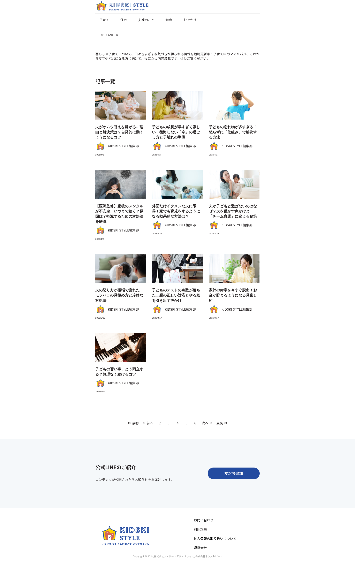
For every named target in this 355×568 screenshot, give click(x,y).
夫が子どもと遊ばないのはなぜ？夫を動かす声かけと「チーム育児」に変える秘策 (233, 211)
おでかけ (190, 19)
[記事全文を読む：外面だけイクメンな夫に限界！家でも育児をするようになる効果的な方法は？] (177, 184)
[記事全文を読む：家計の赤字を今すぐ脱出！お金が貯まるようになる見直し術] (234, 268)
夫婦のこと (146, 19)
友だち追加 (233, 473)
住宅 (123, 19)
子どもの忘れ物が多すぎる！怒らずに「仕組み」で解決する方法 (233, 132)
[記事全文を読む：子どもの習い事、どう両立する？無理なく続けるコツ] (120, 347)
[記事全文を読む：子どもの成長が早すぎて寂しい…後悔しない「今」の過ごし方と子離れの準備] (177, 105)
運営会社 (200, 547)
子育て (104, 19)
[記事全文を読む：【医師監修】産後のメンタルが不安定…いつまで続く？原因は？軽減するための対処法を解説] (120, 184)
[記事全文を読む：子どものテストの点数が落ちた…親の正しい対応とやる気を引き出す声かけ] (177, 268)
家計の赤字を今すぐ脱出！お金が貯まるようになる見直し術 (233, 295)
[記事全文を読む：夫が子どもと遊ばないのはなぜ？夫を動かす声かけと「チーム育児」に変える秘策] (234, 184)
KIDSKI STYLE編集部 (123, 146)
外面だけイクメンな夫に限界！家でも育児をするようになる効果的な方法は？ (176, 211)
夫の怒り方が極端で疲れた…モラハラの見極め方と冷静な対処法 (119, 295)
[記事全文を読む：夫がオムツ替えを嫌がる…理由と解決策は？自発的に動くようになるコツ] (120, 105)
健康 (169, 19)
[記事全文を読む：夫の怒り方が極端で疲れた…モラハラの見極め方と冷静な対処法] (120, 268)
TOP (102, 35)
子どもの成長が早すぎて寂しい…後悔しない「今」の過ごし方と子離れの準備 (176, 132)
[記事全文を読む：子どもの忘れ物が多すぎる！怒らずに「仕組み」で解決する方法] (234, 105)
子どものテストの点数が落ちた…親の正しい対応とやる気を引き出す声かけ (176, 295)
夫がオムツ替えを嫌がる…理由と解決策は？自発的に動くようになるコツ (119, 132)
